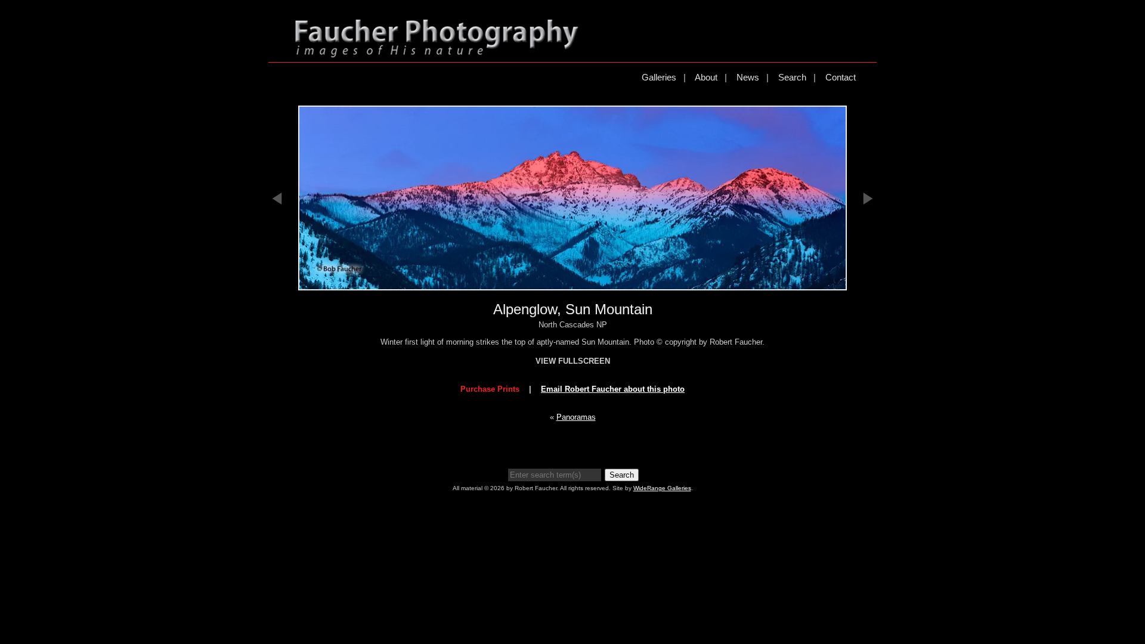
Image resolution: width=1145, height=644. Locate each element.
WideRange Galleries (662, 488)
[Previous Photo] (277, 266)
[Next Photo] (868, 266)
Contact (840, 77)
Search (792, 77)
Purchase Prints (489, 389)
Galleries (659, 77)
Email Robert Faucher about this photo (613, 389)
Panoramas (576, 417)
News (747, 77)
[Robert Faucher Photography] (436, 52)
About (706, 77)
